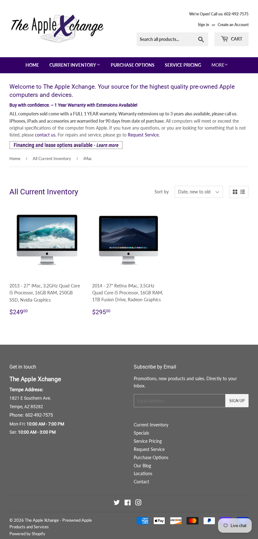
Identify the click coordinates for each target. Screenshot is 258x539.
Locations (143, 473)
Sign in (203, 24)
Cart (236, 39)
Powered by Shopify (27, 533)
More (217, 65)
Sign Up (236, 400)
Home (32, 65)
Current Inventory (73, 65)
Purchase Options (132, 65)
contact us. (45, 134)
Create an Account (233, 24)
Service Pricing (183, 65)
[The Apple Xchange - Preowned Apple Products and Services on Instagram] (138, 503)
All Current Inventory (52, 158)
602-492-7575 (39, 415)
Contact (141, 481)
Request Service (149, 449)
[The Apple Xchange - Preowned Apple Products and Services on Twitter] (117, 503)
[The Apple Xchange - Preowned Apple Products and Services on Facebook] (127, 503)
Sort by (161, 191)
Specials (141, 433)
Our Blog (142, 465)
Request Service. (144, 134)
